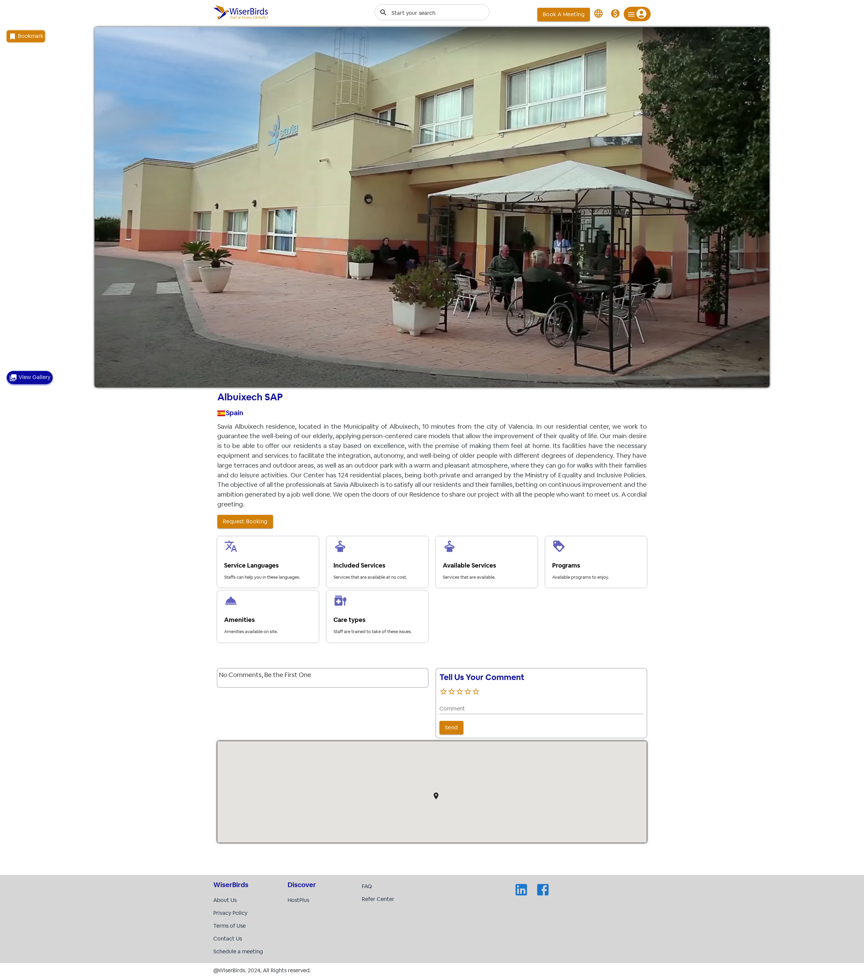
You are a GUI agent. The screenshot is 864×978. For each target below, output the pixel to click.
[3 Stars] (460, 691)
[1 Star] (443, 691)
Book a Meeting (564, 14)
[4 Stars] (468, 691)
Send (451, 727)
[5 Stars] (476, 691)
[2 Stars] (452, 691)
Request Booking (245, 521)
